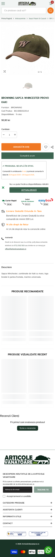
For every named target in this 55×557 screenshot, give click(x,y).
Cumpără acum (27, 156)
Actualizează (29, 190)
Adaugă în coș (21, 147)
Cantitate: (5, 129)
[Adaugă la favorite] (45, 147)
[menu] (3, 3)
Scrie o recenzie (27, 428)
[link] (14, 333)
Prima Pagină (6, 18)
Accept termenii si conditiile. (19, 496)
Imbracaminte (20, 18)
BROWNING (16, 107)
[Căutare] (27, 10)
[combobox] (23, 10)
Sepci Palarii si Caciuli (37, 18)
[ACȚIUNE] (51, 147)
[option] (27, 86)
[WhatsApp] (48, 550)
